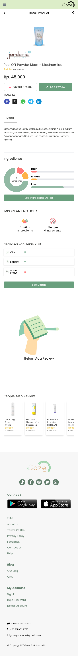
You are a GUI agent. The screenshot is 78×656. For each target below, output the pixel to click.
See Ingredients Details (39, 198)
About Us (13, 524)
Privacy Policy (15, 536)
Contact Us (14, 547)
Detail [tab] (10, 118)
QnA (10, 576)
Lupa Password (16, 600)
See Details (39, 285)
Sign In (11, 594)
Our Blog (12, 571)
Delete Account (17, 606)
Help (10, 553)
